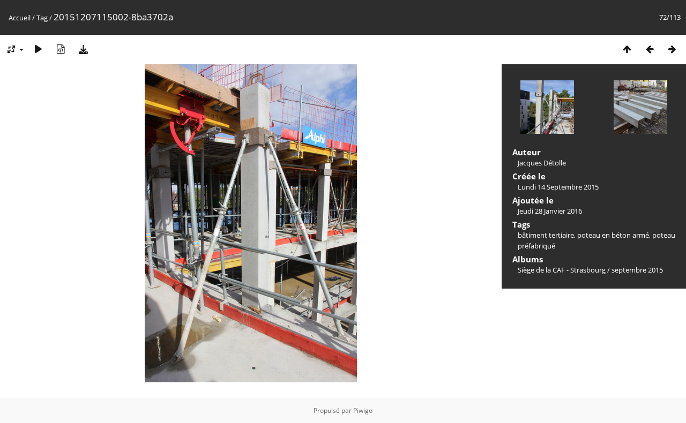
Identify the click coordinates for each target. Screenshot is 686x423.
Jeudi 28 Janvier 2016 (550, 211)
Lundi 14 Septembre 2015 (558, 187)
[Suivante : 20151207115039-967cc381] (672, 49)
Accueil (20, 17)
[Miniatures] (627, 49)
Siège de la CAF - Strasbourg (562, 270)
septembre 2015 (637, 270)
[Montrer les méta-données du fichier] (60, 49)
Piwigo (362, 410)
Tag (42, 17)
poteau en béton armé (613, 235)
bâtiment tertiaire (546, 235)
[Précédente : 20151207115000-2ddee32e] (649, 49)
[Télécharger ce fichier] (83, 49)
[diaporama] (38, 49)
